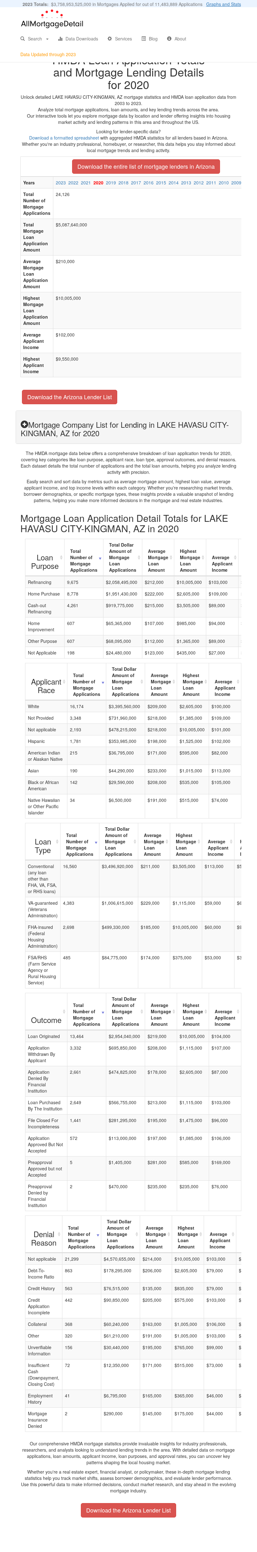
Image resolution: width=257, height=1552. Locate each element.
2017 (136, 182)
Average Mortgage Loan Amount (158, 560)
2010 (224, 182)
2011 (211, 182)
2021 (86, 182)
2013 (186, 182)
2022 (73, 182)
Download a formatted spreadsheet (64, 138)
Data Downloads (82, 38)
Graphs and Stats (223, 4)
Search (35, 38)
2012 (199, 182)
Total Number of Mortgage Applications (83, 560)
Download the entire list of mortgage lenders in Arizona (146, 166)
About (180, 38)
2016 (149, 182)
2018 (123, 182)
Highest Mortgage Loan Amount (190, 560)
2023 (61, 182)
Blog (153, 38)
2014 (174, 182)
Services (123, 38)
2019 (111, 182)
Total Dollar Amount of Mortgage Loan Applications (122, 557)
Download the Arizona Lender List (69, 397)
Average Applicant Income (222, 563)
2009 (236, 182)
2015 (161, 182)
